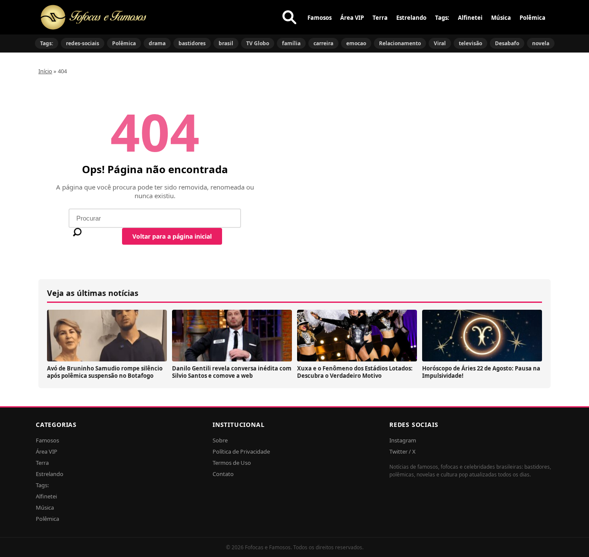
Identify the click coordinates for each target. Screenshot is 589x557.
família (291, 43)
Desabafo (507, 43)
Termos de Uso (232, 463)
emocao (356, 43)
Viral (440, 43)
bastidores (192, 43)
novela (540, 43)
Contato (223, 474)
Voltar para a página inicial (172, 236)
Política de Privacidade (241, 451)
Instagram (402, 440)
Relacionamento (400, 43)
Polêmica (532, 18)
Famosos (319, 18)
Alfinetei (470, 18)
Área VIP (352, 18)
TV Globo (257, 43)
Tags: (442, 18)
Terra (380, 18)
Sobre (220, 440)
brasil (226, 43)
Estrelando (411, 18)
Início (45, 71)
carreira (323, 43)
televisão (470, 43)
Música (501, 18)
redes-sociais (82, 43)
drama (157, 43)
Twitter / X (402, 451)
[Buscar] (289, 17)
